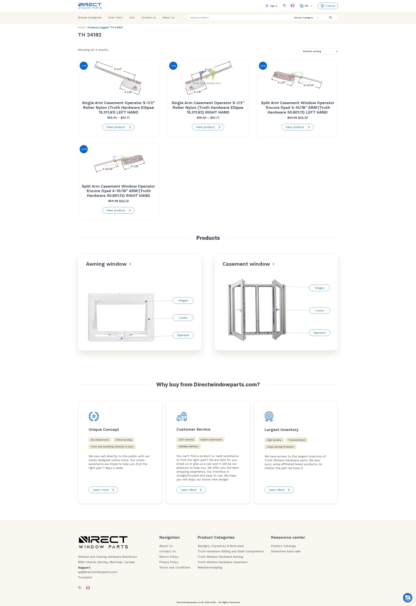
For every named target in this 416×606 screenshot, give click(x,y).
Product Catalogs (283, 546)
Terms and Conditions (174, 567)
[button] (407, 597)
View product (115, 127)
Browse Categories (90, 17)
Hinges (183, 300)
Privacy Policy (168, 562)
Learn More (188, 489)
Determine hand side (285, 551)
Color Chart (115, 17)
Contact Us (149, 17)
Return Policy (168, 556)
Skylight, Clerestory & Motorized (221, 546)
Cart (132, 17)
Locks (183, 317)
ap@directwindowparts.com (97, 572)
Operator (183, 335)
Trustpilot (85, 577)
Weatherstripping (210, 567)
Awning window (106, 264)
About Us (168, 17)
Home (81, 27)
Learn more (101, 489)
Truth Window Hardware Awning (220, 556)
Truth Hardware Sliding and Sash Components (231, 551)
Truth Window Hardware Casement (223, 562)
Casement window (246, 264)
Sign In (273, 6)
